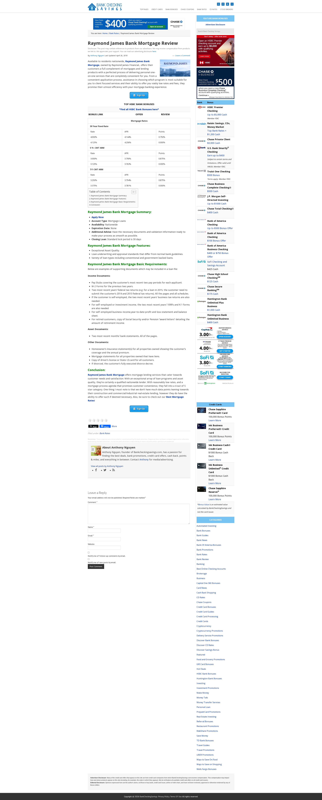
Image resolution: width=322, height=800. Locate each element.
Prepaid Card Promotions (208, 712)
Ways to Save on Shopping (209, 764)
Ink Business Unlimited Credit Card (219, 468)
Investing (201, 683)
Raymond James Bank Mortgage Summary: (109, 195)
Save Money (202, 735)
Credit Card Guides (205, 611)
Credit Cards (202, 621)
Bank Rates (104, 433)
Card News (202, 588)
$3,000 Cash (213, 142)
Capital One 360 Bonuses (208, 583)
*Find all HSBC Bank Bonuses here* (139, 109)
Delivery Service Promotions (210, 635)
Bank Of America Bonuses (209, 545)
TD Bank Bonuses (205, 740)
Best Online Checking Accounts (211, 568)
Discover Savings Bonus (208, 650)
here (154, 51)
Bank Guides (202, 535)
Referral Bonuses (205, 721)
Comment (92, 502)
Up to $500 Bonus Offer (220, 228)
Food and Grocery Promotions (211, 659)
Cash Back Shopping (206, 592)
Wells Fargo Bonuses (206, 769)
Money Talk (202, 697)
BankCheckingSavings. (149, 796)
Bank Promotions (205, 549)
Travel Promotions (205, 750)
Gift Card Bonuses (205, 664)
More (114, 426)
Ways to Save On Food (207, 759)
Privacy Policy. (164, 796)
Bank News (202, 540)
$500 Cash (212, 191)
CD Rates (201, 597)
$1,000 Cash (213, 309)
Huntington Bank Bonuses (209, 678)
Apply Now (98, 217)
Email (91, 535)
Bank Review (203, 559)
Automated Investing (206, 526)
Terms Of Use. (176, 796)
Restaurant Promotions (208, 726)
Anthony (144, 459)
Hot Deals (201, 669)
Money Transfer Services (208, 702)
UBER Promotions (205, 754)
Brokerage (202, 573)
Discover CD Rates (205, 645)
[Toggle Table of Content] (132, 192)
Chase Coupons (204, 602)
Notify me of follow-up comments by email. (106, 556)
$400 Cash (212, 212)
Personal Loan (203, 707)
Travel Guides (203, 745)
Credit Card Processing (207, 616)
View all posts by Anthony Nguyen (107, 466)
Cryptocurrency (204, 626)
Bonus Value (203, 504)
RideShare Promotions (207, 731)
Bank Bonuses (203, 530)
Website (91, 544)
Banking (201, 564)
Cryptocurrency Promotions (210, 630)
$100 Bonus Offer (216, 240)
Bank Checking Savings (105, 8)
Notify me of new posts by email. (102, 562)
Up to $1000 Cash (216, 203)
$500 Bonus (213, 175)
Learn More (215, 420)
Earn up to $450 (215, 155)
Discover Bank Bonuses (208, 640)
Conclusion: (95, 205)
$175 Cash (212, 293)
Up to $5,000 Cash (217, 114)
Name (91, 527)
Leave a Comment (182, 55)
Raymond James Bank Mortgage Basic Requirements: (113, 202)
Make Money (203, 692)
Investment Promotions (208, 688)
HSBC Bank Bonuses (206, 673)
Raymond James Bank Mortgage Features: (108, 198)
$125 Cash (212, 281)
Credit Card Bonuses (206, 607)
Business (201, 578)
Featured (201, 654)
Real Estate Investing (206, 716)
